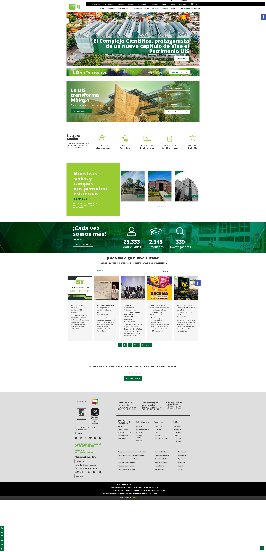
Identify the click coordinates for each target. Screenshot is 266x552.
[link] (263, 17)
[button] (128, 64)
